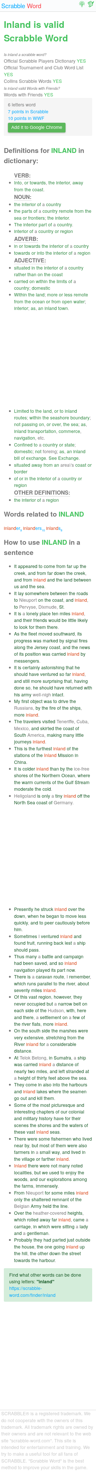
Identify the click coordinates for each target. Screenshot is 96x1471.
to (32, 411)
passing (30, 424)
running (44, 943)
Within (20, 294)
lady (84, 1226)
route (59, 976)
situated (22, 267)
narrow (65, 1003)
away (77, 182)
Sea (31, 802)
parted (59, 1239)
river (70, 983)
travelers (32, 721)
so (61, 674)
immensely (47, 1186)
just (70, 1239)
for (31, 627)
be (64, 620)
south (34, 1030)
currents (42, 782)
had (18, 963)
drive (63, 701)
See (53, 458)
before (83, 922)
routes (20, 417)
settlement (50, 1017)
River (19, 1044)
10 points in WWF (26, 118)
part (43, 224)
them (41, 627)
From (19, 1192)
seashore (59, 417)
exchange (36, 458)
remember (79, 976)
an (40, 308)
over (56, 424)
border (20, 471)
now (71, 970)
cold (46, 789)
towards (38, 182)
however (62, 997)
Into (18, 182)
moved (45, 633)
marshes (68, 1030)
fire (52, 708)
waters (76, 1125)
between (82, 579)
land (40, 294)
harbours (78, 1084)
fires (83, 640)
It (15, 566)
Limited (21, 411)
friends (40, 620)
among (80, 1179)
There (20, 976)
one (48, 1246)
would (54, 620)
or (26, 182)
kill (39, 1098)
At (16, 1057)
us (16, 586)
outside (83, 1239)
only (46, 796)
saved (41, 963)
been (28, 963)
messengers (26, 661)
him (18, 929)
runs (31, 983)
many (68, 735)
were (83, 1030)
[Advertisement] (48, 360)
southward (64, 633)
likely (83, 620)
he (77, 667)
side (29, 1010)
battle (47, 956)
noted (77, 1165)
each (19, 1010)
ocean (38, 301)
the (51, 182)
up (76, 566)
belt (77, 1003)
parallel (44, 983)
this (23, 997)
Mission (65, 755)
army (26, 694)
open (67, 301)
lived (87, 1138)
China (20, 762)
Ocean (68, 775)
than (31, 274)
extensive (34, 1037)
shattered (41, 1199)
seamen (78, 1091)
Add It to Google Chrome (36, 127)
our (64, 1111)
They (19, 1084)
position (33, 654)
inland (51, 308)
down (59, 573)
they (77, 997)
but (50, 1003)
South (20, 735)
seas (55, 1132)
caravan (44, 976)
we (45, 1172)
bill (17, 458)
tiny (58, 796)
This (18, 748)
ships (75, 708)
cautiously (65, 922)
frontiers (36, 218)
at (87, 1071)
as (33, 308)
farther (48, 1159)
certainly (31, 667)
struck (47, 909)
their (27, 620)
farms (27, 1186)
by (61, 640)
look (23, 627)
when (33, 916)
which (20, 983)
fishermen (61, 1138)
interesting (24, 1111)
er (13, 528)
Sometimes (25, 936)
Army (36, 1206)
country (53, 204)
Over (19, 1213)
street (75, 1253)
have (34, 674)
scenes (21, 1125)
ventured (49, 674)
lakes (42, 1091)
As (16, 633)
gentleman (37, 1233)
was (37, 640)
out (23, 1098)
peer (49, 922)
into (40, 253)
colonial (76, 1111)
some (44, 1138)
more (52, 294)
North (20, 802)
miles (65, 613)
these (19, 1132)
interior (63, 182)
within (42, 281)
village (28, 1159)
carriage (22, 1226)
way (56, 1152)
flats (36, 1024)
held (47, 1206)
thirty (42, 1078)
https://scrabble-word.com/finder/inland (32, 1291)
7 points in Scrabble (28, 111)
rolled (32, 1219)
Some (20, 1105)
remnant (60, 1199)
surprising (53, 681)
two (31, 1071)
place (45, 613)
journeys (22, 741)
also (47, 1084)
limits (62, 281)
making (54, 735)
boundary (80, 417)
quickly (21, 922)
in (16, 246)
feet (52, 1078)
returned (74, 687)
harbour (47, 1260)
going (59, 1246)
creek (19, 573)
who (77, 1138)
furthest (44, 748)
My (17, 701)
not (17, 424)
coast (37, 189)
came (78, 1219)
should (21, 674)
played (43, 970)
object (36, 701)
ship (81, 943)
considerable (63, 1044)
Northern (51, 775)
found (20, 943)
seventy (22, 990)
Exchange (68, 458)
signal (72, 640)
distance (22, 1050)
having (81, 681)
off (79, 796)
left (62, 1071)
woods (20, 1179)
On (17, 1030)
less (68, 294)
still (26, 681)
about (83, 983)
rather (20, 274)
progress (23, 640)
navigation (24, 437)
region (66, 231)
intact (57, 694)
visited (48, 721)
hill (24, 1253)
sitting (68, 1226)
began (52, 916)
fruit (31, 943)
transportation (42, 431)
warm (27, 782)
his (17, 694)
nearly (20, 1071)
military (30, 1118)
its (79, 633)
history (45, 1118)
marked (50, 640)
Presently (23, 909)
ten (55, 613)
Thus (19, 956)
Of (16, 997)
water (79, 301)
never (20, 1003)
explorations (59, 1179)
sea (18, 218)
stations (22, 755)
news (84, 647)
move (71, 916)
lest (68, 943)
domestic (41, 288)
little (72, 620)
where (84, 775)
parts (27, 211)
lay (21, 593)
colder (29, 768)
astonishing (53, 667)
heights (75, 1213)
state (69, 444)
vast (33, 997)
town (63, 308)
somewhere (37, 593)
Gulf (69, 782)
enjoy (71, 1172)
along (19, 647)
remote (66, 211)
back (58, 943)
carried (21, 281)
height (24, 1078)
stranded (75, 1071)
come (49, 566)
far (69, 566)
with (88, 687)
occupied (36, 1003)
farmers (22, 1152)
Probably (23, 1239)
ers (34, 528)
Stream (82, 782)
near (18, 1145)
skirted (47, 728)
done (19, 687)
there (52, 627)
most (45, 1105)
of (39, 204)
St (61, 607)
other (43, 1253)
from (18, 189)
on (40, 274)
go (16, 1098)
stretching (56, 1037)
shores (21, 775)
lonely (32, 613)
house (28, 1246)
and (32, 573)
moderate (24, 789)
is (19, 613)
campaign (73, 956)
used (54, 1172)
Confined (23, 444)
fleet (32, 633)
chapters (45, 1111)
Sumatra (62, 1057)
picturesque (63, 1105)
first (25, 701)
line (64, 1206)
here (81, 1010)
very (18, 1037)
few (76, 1017)
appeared (27, 566)
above (63, 1078)
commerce (69, 431)
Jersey (41, 647)
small (45, 1152)
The (18, 224)
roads (82, 593)
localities (23, 1172)
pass (34, 949)
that (69, 667)
